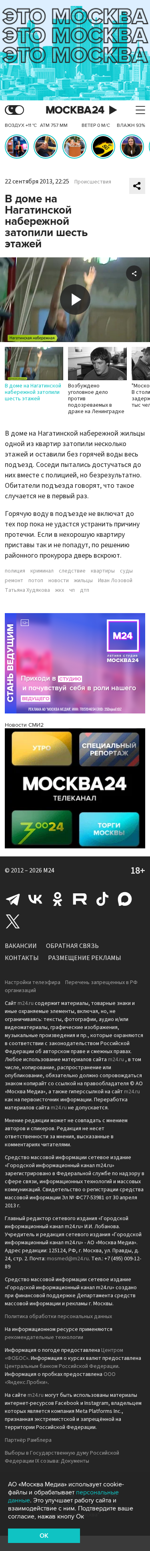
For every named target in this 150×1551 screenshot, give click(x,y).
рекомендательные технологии (44, 1337)
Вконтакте (35, 899)
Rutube (80, 899)
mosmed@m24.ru (68, 1259)
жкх (59, 590)
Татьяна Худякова (27, 590)
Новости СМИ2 (24, 724)
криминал (42, 571)
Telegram (13, 899)
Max (125, 899)
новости (58, 580)
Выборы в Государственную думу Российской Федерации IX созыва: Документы (62, 1457)
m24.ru (26, 1003)
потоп (35, 580)
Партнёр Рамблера (28, 1440)
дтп (84, 590)
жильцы (83, 580)
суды (126, 571)
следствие (72, 571)
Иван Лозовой (115, 580)
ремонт (14, 580)
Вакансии (21, 946)
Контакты (22, 958)
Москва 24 (75, 110)
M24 (48, 870)
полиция (15, 571)
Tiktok (102, 899)
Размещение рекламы (84, 958)
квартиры (103, 571)
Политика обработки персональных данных (58, 1317)
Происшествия (92, 182)
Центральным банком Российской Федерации (61, 1366)
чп (72, 590)
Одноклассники (58, 899)
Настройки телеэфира (32, 982)
